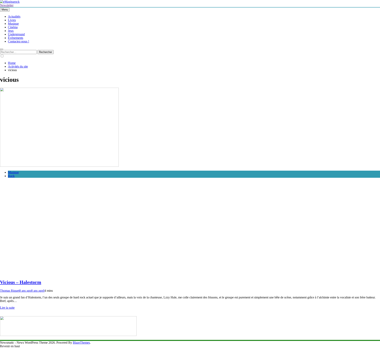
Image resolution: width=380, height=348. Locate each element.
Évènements (15, 38)
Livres (12, 20)
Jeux (11, 30)
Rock (11, 176)
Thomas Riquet (9, 290)
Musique (13, 23)
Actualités (14, 16)
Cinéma (13, 27)
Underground (16, 34)
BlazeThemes (81, 342)
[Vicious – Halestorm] (59, 165)
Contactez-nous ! (18, 41)
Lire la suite (7, 307)
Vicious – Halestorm (20, 282)
